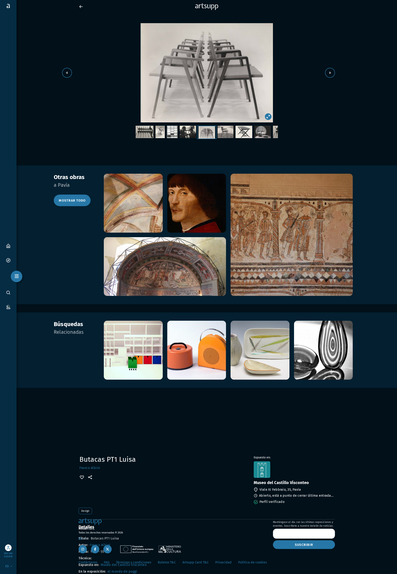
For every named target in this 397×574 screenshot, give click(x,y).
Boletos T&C (167, 562)
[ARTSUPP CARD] (8, 307)
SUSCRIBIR (304, 545)
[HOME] (8, 246)
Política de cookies (252, 562)
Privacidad (223, 562)
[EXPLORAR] (8, 260)
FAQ (106, 562)
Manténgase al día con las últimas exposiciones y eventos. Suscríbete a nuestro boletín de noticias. (303, 524)
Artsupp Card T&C (195, 562)
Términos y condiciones (133, 562)
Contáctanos (88, 562)
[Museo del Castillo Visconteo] (294, 469)
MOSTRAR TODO (72, 200)
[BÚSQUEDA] (8, 292)
